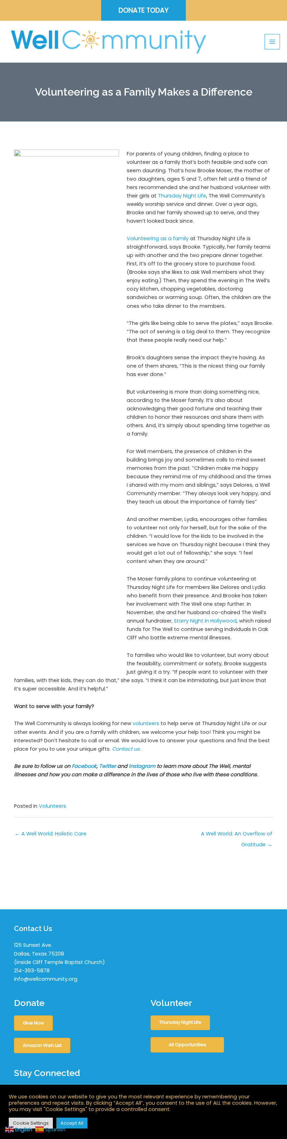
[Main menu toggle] (272, 41)
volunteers (146, 723)
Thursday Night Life (182, 195)
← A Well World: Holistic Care (50, 833)
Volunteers (52, 806)
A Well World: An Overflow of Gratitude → (236, 835)
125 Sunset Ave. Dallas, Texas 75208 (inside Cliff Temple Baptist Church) (59, 953)
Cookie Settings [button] (31, 1123)
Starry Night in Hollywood (205, 620)
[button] (143, 10)
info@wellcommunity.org (45, 978)
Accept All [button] (72, 1123)
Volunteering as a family (158, 238)
